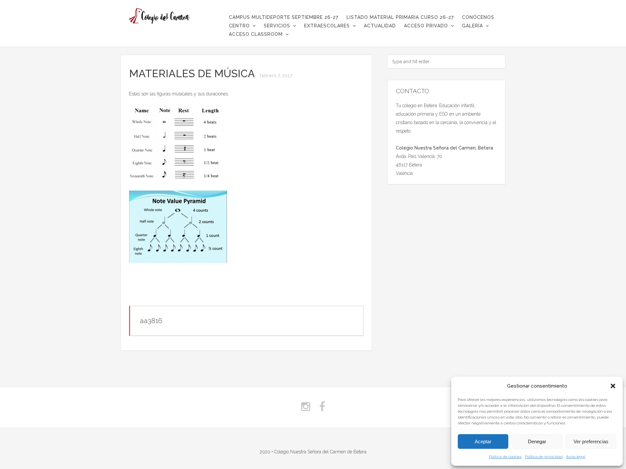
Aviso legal (575, 456)
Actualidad (380, 25)
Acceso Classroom (256, 34)
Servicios (277, 25)
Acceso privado (426, 25)
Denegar (537, 441)
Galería (472, 25)
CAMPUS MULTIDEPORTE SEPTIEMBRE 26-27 (283, 17)
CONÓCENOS (478, 17)
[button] (613, 386)
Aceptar (483, 441)
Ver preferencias (591, 441)
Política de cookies (505, 456)
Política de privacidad (544, 456)
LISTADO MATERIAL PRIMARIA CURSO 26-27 (400, 17)
